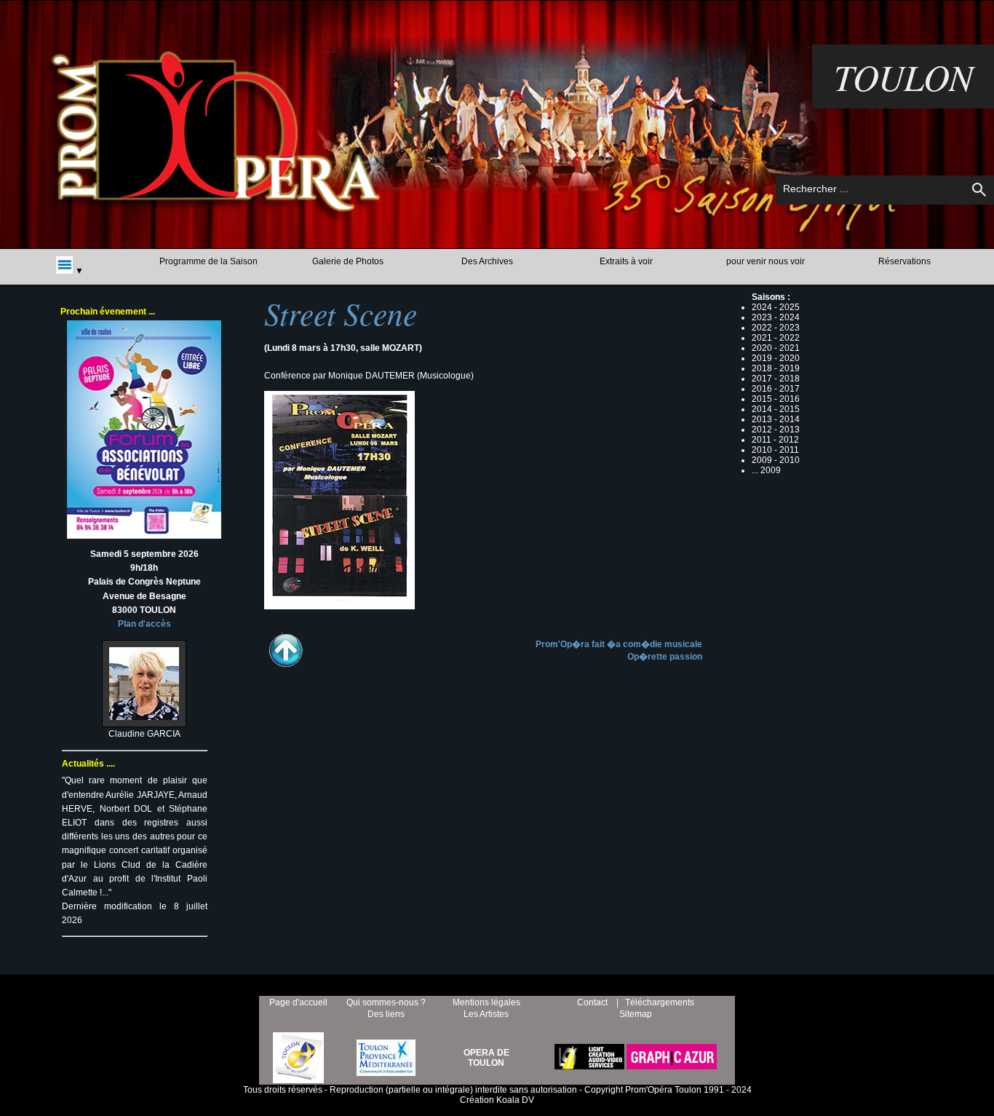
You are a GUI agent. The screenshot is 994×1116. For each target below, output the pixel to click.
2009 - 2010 (776, 460)
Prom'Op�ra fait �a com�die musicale (619, 644)
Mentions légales (486, 1002)
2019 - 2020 (776, 358)
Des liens (386, 1014)
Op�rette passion (664, 657)
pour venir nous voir (765, 261)
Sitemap (635, 1014)
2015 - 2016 (776, 399)
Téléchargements (659, 1002)
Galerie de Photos (347, 261)
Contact (592, 1002)
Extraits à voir (626, 261)
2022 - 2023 (776, 327)
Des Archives (487, 261)
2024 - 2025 (776, 307)
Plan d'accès (144, 624)
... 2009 (766, 470)
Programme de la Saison (208, 261)
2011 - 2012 (775, 440)
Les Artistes (486, 1014)
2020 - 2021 (776, 348)
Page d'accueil (298, 1002)
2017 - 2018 (776, 378)
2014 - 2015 (776, 409)
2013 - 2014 (776, 419)
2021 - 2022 (776, 338)
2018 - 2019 (776, 368)
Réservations (904, 261)
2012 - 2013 (776, 429)
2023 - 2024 (776, 317)
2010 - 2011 (775, 450)
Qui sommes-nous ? (386, 1002)
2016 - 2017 (776, 389)
